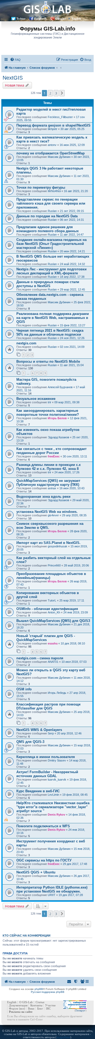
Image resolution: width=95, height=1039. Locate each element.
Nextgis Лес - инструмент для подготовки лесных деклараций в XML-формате (51, 271)
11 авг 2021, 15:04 (72, 365)
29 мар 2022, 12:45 (72, 289)
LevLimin (53, 794)
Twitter (21, 18)
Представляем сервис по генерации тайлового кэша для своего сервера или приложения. (50, 203)
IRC (48, 1008)
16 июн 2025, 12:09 (72, 144)
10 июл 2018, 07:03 (74, 661)
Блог (40, 1008)
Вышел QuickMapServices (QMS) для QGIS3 (53, 621)
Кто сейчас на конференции (26, 935)
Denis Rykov (56, 814)
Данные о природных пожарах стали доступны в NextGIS (47, 284)
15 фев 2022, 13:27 (72, 325)
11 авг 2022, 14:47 (72, 234)
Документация (18, 1005)
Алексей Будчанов (60, 387)
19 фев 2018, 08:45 (75, 794)
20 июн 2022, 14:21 (72, 251)
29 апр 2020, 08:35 (74, 515)
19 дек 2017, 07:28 (71, 895)
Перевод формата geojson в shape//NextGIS (53, 125)
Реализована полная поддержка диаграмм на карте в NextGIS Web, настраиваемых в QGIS (52, 318)
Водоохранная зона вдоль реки (43, 497)
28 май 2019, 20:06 (76, 565)
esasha (53, 643)
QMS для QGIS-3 (30, 742)
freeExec (54, 456)
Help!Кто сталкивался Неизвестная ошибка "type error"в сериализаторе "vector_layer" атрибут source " (52, 807)
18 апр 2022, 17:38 (72, 276)
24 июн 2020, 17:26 (66, 472)
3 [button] (56, 93)
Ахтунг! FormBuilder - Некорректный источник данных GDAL (47, 774)
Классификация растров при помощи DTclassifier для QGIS (48, 706)
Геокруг (80, 1010)
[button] (62, 93)
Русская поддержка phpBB (47, 991)
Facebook (40, 18)
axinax (52, 488)
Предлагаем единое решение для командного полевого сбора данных (47, 229)
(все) (22, 1008)
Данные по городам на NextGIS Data (47, 216)
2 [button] (50, 93)
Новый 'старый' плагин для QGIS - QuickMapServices (45, 638)
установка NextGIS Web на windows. (47, 512)
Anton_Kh (54, 612)
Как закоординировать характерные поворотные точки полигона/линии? (47, 413)
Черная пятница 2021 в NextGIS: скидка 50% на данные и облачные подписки (49, 332)
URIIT (51, 895)
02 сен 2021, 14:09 (72, 346)
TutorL (52, 600)
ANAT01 (53, 661)
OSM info (24, 689)
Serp (51, 733)
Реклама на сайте (20, 1011)
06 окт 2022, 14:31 (72, 219)
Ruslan (52, 211)
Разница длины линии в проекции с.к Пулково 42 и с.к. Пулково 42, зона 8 (48, 467)
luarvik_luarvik (57, 779)
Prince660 (54, 565)
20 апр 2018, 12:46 (69, 733)
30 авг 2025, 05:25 (72, 129)
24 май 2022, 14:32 (72, 264)
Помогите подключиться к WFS (43, 826)
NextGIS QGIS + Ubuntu (35, 872)
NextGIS (13, 78)
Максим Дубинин (59, 156)
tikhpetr (52, 129)
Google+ (60, 18)
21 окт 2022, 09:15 (72, 211)
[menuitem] (15, 60)
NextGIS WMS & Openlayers (39, 730)
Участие (50, 1005)
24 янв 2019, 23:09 (75, 612)
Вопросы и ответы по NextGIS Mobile (48, 361)
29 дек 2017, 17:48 (75, 863)
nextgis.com (26, 343)
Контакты (36, 1005)
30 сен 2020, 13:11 (75, 456)
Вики (31, 1008)
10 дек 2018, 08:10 (73, 643)
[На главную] (47, 7)
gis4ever (53, 515)
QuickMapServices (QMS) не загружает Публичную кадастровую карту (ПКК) (48, 483)
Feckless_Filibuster (60, 117)
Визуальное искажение (35, 399)
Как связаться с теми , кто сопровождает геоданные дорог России (51, 451)
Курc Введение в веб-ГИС (38, 791)
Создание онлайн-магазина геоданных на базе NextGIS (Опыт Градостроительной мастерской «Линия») (51, 244)
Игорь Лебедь (57, 692)
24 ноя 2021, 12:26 (72, 338)
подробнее (63, 1037)
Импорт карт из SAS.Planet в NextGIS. (48, 543)
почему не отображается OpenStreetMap (50, 153)
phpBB (39, 989)
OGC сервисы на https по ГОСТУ (44, 860)
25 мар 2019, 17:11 (71, 600)
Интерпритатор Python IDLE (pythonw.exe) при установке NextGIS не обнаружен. (51, 889)
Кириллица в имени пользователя (45, 757)
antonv (52, 144)
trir (49, 402)
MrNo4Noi (54, 191)
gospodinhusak (57, 546)
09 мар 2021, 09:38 (66, 402)
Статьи (40, 1002)
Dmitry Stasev (57, 760)
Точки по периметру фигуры (40, 187)
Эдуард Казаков (58, 437)
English (76, 18)
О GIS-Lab (26, 1002)
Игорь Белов (57, 418)
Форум (13, 1008)
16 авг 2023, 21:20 (76, 191)
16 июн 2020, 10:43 (71, 488)
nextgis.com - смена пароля (39, 658)
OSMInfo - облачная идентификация (47, 609)
